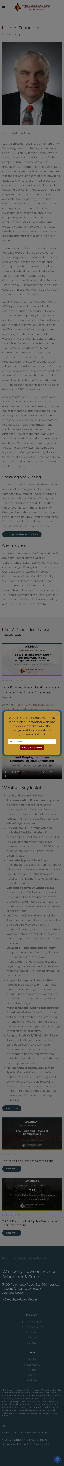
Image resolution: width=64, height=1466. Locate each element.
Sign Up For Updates (32, 747)
